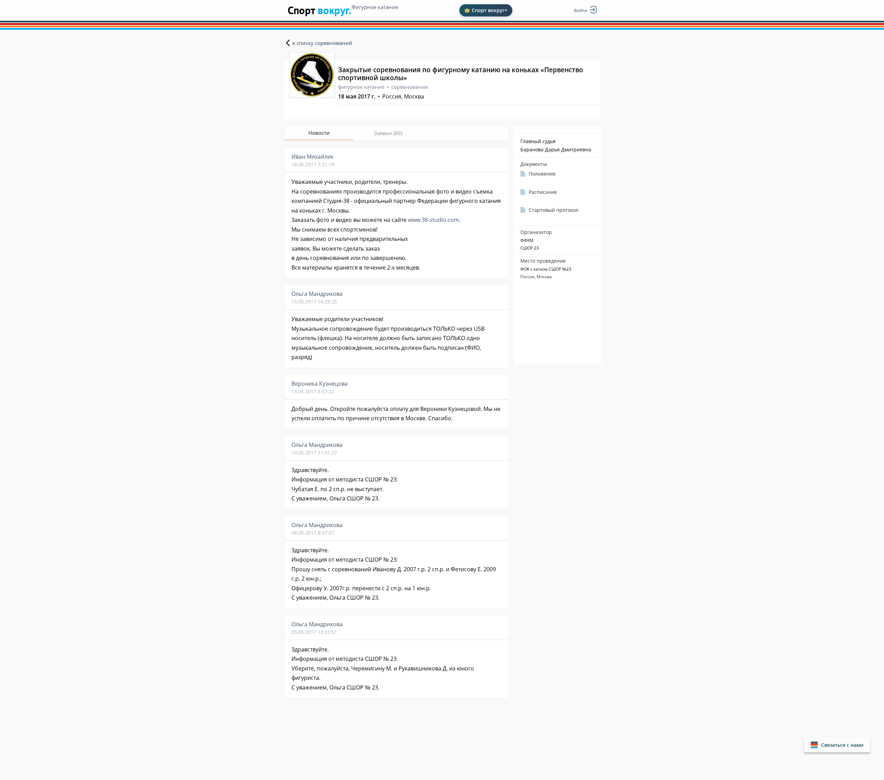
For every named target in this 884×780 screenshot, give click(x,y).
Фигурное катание (375, 6)
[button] (837, 744)
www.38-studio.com (433, 220)
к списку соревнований (322, 42)
